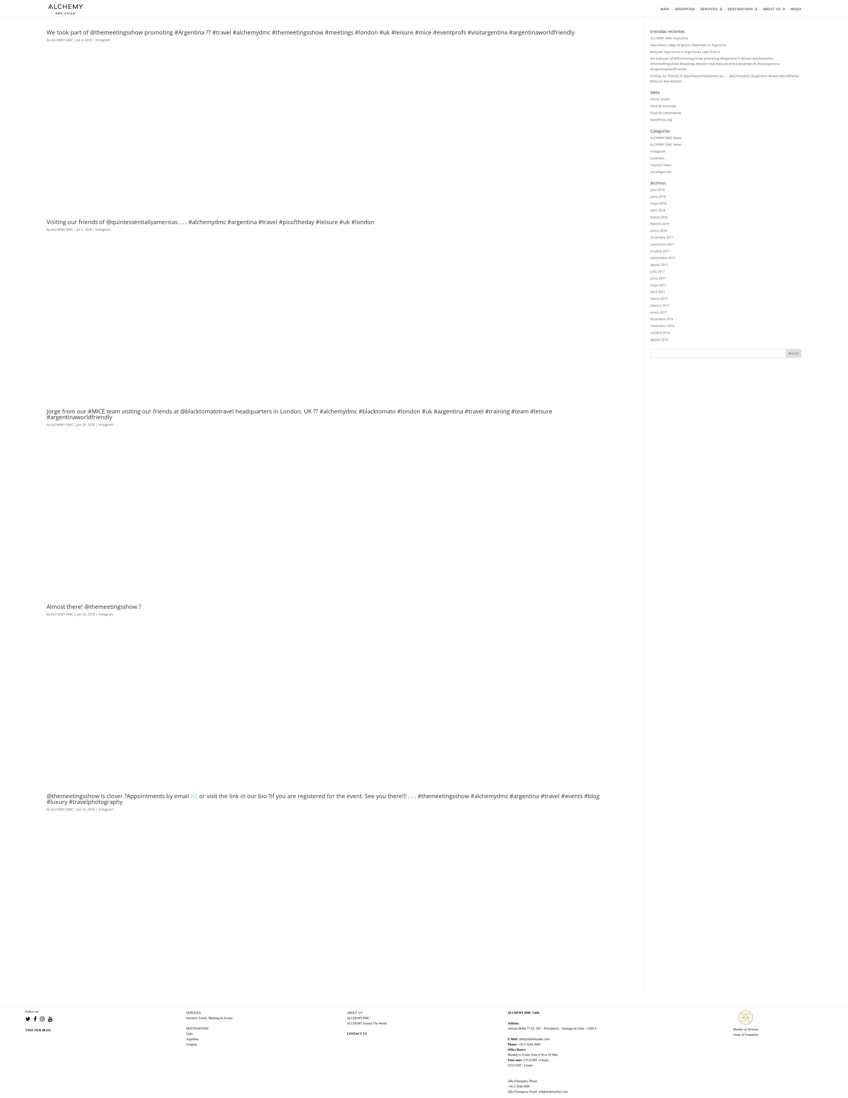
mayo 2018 (658, 203)
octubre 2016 (660, 333)
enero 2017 (658, 312)
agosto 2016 (659, 339)
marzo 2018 (659, 217)
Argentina (192, 1039)
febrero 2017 (659, 305)
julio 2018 (657, 190)
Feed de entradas (663, 106)
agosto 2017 (659, 265)
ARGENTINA (685, 9)
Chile (189, 1033)
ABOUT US (771, 9)
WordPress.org (661, 120)
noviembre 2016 (662, 326)
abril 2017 (657, 292)
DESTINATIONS (740, 9)
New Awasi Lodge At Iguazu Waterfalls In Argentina (688, 45)
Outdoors (657, 158)
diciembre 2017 (661, 237)
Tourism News (661, 165)
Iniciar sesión (660, 99)
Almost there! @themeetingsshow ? (94, 607)
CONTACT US (357, 1033)
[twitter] (29, 1020)
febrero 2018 (659, 224)
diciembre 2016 (661, 319)
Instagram (102, 40)
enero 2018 (658, 230)
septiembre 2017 (662, 258)
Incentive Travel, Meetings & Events (209, 1018)
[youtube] (50, 1020)
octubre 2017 (660, 251)
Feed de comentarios (665, 113)
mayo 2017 (658, 285)
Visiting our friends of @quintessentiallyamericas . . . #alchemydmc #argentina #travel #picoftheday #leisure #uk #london (210, 222)
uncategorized (661, 172)
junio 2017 (658, 278)
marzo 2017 (659, 299)
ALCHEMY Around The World (366, 1023)
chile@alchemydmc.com (534, 1039)
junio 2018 (658, 196)
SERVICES (708, 9)
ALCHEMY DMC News (665, 138)
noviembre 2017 (662, 244)
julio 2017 (657, 271)
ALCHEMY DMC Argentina (669, 38)
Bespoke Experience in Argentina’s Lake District (685, 52)
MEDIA (796, 9)
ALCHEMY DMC (62, 40)
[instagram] (44, 1020)
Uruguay (191, 1044)
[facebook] (37, 1020)
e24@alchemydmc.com (553, 1091)
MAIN (665, 9)
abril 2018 (657, 210)
